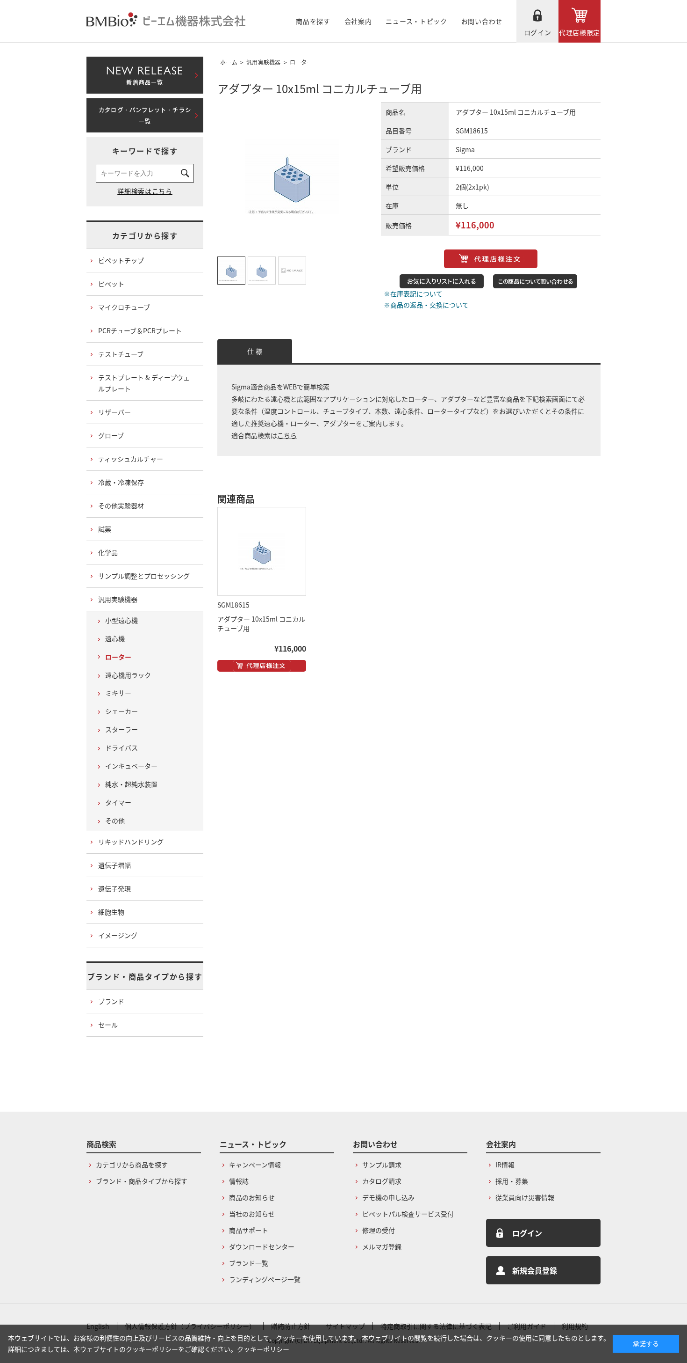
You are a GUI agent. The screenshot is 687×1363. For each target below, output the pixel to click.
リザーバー (114, 412)
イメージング (117, 935)
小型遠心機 (121, 620)
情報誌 (239, 1181)
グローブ (111, 435)
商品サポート (248, 1230)
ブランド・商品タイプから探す (144, 976)
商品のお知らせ (252, 1197)
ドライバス (121, 747)
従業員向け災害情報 (524, 1197)
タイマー (118, 802)
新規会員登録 (534, 1270)
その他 (115, 820)
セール (108, 1024)
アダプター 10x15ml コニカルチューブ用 (261, 623)
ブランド (111, 1001)
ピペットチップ (121, 260)
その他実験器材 (121, 505)
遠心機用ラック (128, 675)
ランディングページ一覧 (265, 1279)
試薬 (104, 529)
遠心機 (115, 638)
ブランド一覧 (248, 1263)
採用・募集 (511, 1181)
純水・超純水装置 (131, 784)
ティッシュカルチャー (130, 458)
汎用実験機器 (263, 62)
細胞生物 (111, 911)
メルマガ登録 (381, 1246)
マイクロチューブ (124, 307)
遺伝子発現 (114, 888)
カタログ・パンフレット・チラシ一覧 (145, 115)
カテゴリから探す (145, 235)
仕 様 (254, 351)
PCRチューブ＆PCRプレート (140, 330)
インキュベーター (131, 765)
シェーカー (121, 711)
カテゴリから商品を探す (132, 1164)
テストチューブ (120, 354)
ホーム (228, 62)
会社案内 (358, 21)
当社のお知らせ (252, 1213)
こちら (287, 435)
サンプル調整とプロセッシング (144, 575)
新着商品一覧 (144, 73)
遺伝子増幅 (114, 865)
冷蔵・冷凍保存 (121, 482)
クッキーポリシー (263, 1349)
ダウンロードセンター (261, 1246)
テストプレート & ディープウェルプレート (144, 383)
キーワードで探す (145, 150)
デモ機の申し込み (388, 1197)
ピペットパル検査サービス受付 (408, 1213)
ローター (301, 62)
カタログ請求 (381, 1181)
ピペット (111, 283)
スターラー (121, 729)
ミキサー (118, 692)
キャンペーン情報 (255, 1164)
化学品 (108, 552)
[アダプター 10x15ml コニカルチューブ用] (262, 551)
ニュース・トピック (416, 21)
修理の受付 (378, 1230)
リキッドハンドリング (131, 841)
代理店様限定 (579, 32)
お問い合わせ (481, 21)
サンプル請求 (381, 1164)
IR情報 (505, 1164)
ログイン (537, 32)
